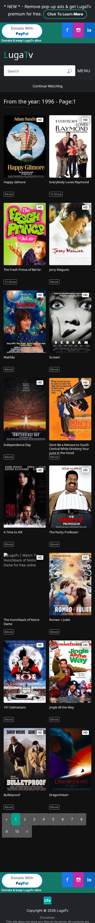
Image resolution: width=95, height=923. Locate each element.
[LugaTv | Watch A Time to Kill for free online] (25, 497)
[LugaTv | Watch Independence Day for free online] (25, 409)
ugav (18, 55)
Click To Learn (65, 14)
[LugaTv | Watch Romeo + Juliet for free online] (70, 584)
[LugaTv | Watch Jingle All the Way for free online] (70, 671)
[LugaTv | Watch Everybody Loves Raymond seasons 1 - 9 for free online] (70, 146)
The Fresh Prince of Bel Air (22, 269)
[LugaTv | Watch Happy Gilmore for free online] (25, 146)
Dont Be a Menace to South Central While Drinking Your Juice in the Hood (69, 449)
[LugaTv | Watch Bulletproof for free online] (25, 759)
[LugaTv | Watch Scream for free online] (70, 321)
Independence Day (17, 445)
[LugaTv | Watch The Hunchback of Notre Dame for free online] (25, 584)
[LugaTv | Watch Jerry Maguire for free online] (70, 234)
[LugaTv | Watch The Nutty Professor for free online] (70, 497)
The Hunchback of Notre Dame (21, 621)
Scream (54, 357)
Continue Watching (48, 86)
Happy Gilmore (15, 182)
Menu (84, 70)
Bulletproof (12, 795)
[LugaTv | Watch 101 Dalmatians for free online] (25, 671)
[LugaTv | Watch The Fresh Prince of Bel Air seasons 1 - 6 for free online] (25, 234)
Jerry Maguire (59, 269)
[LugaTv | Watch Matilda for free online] (25, 321)
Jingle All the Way (61, 707)
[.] (67, 30)
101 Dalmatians (15, 707)
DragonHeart (58, 795)
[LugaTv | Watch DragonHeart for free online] (70, 759)
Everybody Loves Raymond (69, 182)
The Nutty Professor (63, 532)
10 (17, 831)
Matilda (9, 357)
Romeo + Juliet (59, 619)
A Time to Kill (13, 532)
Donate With (22, 31)
